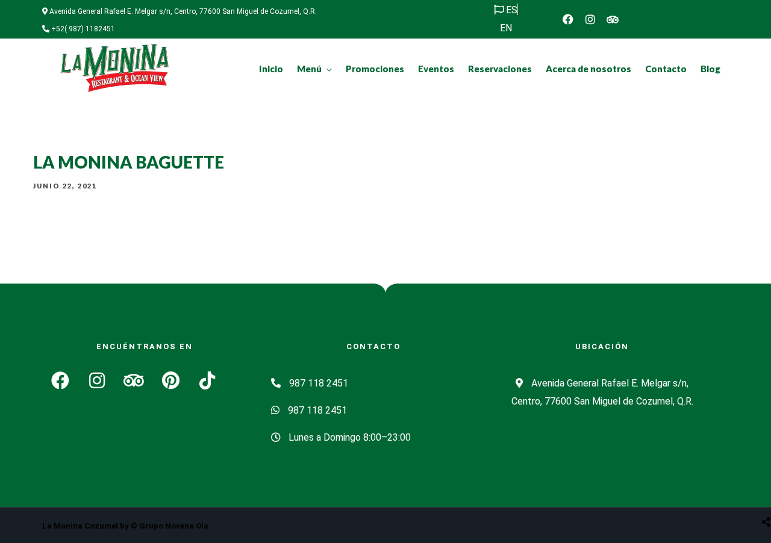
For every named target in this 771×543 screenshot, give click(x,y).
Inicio (271, 68)
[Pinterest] (170, 380)
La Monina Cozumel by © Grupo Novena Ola (125, 525)
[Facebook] (568, 19)
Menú (309, 68)
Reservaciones (500, 68)
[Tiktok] (207, 380)
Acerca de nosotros (588, 68)
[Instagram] (590, 19)
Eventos (436, 68)
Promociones (375, 68)
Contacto (666, 68)
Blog (710, 68)
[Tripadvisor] (612, 19)
